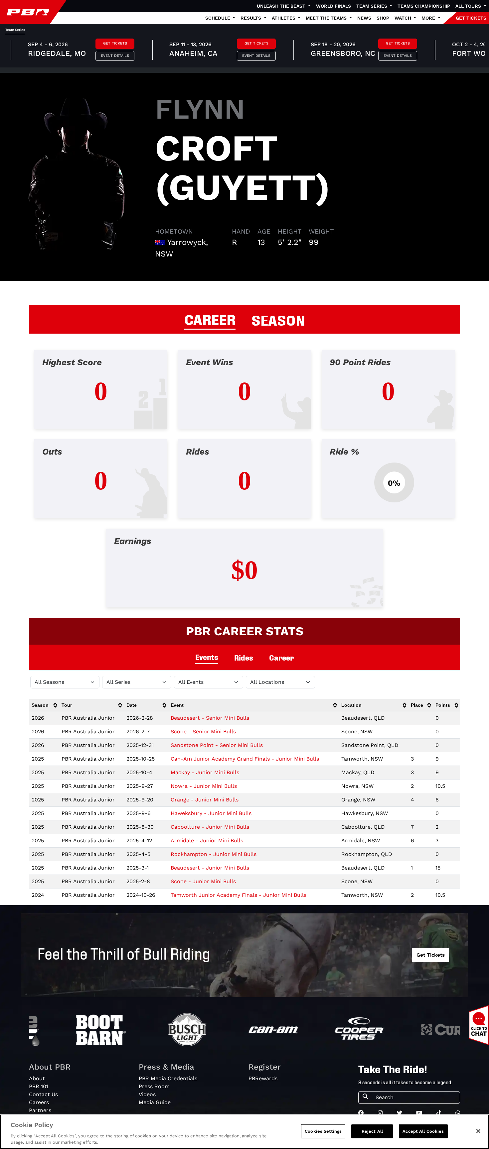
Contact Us (43, 1094)
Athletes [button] (284, 18)
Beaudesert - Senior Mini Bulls (210, 718)
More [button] (428, 18)
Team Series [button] (372, 6)
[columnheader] (44, 705)
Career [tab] (281, 657)
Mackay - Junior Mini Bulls (205, 772)
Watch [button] (403, 18)
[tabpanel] (244, 484)
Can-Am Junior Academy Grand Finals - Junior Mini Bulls (245, 759)
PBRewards (262, 1078)
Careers (39, 1102)
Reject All (372, 1131)
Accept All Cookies (423, 1131)
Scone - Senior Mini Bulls (203, 731)
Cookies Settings (323, 1131)
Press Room (154, 1086)
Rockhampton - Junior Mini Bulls (213, 854)
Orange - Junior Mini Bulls (205, 799)
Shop (383, 18)
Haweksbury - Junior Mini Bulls (211, 813)
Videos (147, 1094)
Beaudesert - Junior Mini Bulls (210, 868)
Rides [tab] (243, 657)
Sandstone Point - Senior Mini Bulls (217, 745)
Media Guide (155, 1102)
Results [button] (251, 18)
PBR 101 (38, 1086)
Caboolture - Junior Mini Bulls (210, 827)
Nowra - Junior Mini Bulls (204, 786)
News (364, 18)
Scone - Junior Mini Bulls (203, 881)
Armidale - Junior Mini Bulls (207, 840)
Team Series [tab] (15, 30)
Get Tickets (115, 43)
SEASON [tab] (278, 319)
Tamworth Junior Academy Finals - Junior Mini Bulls (238, 895)
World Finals (333, 6)
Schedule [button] (218, 18)
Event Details (115, 55)
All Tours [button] (468, 6)
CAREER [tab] (210, 318)
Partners (40, 1110)
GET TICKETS (471, 18)
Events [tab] (206, 656)
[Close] (478, 1131)
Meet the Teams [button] (327, 18)
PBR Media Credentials (168, 1078)
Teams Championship (424, 6)
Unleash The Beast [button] (282, 6)
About (37, 1078)
